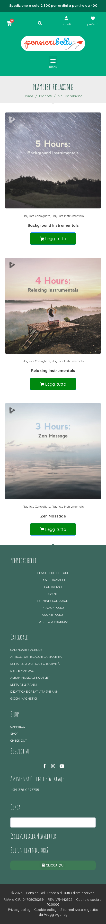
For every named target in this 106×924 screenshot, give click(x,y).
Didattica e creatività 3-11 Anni (34, 691)
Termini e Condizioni (53, 601)
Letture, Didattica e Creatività (35, 664)
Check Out (18, 740)
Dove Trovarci (53, 580)
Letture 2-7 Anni (23, 684)
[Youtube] (61, 765)
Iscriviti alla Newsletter (33, 836)
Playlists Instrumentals (67, 216)
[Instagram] (53, 765)
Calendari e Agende (26, 650)
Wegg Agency (55, 914)
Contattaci (53, 587)
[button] (53, 60)
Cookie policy (53, 615)
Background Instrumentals (53, 225)
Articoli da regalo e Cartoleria (36, 657)
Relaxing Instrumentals (53, 370)
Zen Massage (53, 516)
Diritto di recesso (53, 621)
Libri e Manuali (22, 670)
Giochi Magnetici (23, 698)
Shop (14, 733)
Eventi (53, 594)
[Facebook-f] (44, 765)
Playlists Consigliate (36, 216)
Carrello (17, 726)
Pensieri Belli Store (53, 573)
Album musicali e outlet (30, 677)
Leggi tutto (55, 238)
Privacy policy (53, 608)
